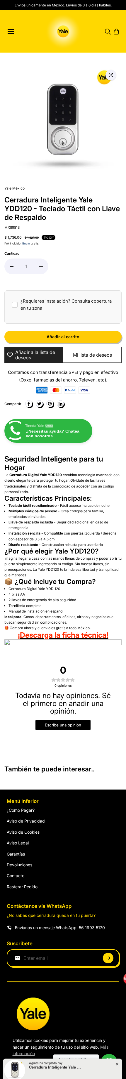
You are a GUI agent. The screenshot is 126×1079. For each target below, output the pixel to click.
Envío (26, 243)
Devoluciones (19, 864)
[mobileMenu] (10, 31)
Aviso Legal (18, 842)
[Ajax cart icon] (116, 31)
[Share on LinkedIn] (60, 403)
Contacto (15, 875)
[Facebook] (28, 403)
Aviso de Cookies (23, 832)
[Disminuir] (11, 266)
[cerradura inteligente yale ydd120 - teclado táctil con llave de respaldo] (110, 75)
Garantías (16, 853)
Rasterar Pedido (22, 886)
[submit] (108, 958)
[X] (39, 403)
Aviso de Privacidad (26, 820)
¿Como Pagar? (21, 810)
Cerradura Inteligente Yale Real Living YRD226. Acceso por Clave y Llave (55, 1055)
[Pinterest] (49, 403)
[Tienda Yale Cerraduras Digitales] (63, 31)
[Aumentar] (41, 266)
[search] (107, 31)
